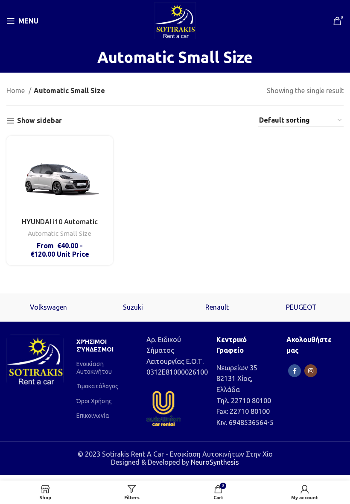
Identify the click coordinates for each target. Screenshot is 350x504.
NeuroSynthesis (215, 462)
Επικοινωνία (92, 415)
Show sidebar (39, 120)
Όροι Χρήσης (94, 401)
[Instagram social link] (310, 370)
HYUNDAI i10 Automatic (60, 222)
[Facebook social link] (294, 370)
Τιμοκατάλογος (97, 386)
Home (16, 90)
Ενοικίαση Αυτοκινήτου (94, 367)
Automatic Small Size (59, 233)
